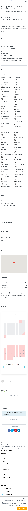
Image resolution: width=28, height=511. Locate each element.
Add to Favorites (14, 419)
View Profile (14, 399)
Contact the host (14, 395)
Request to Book (22, 508)
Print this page (14, 426)
